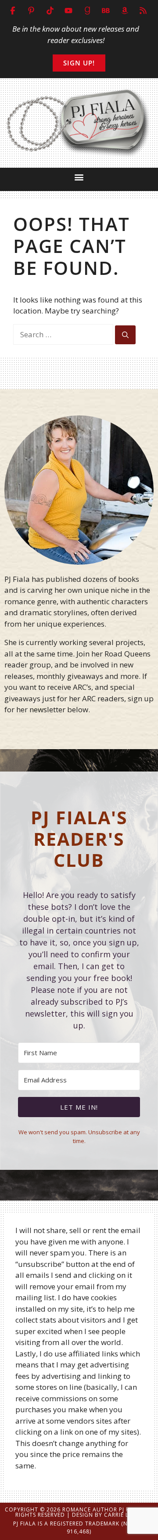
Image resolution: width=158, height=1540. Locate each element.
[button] (79, 177)
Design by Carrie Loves (107, 1514)
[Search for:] (64, 334)
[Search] (125, 334)
